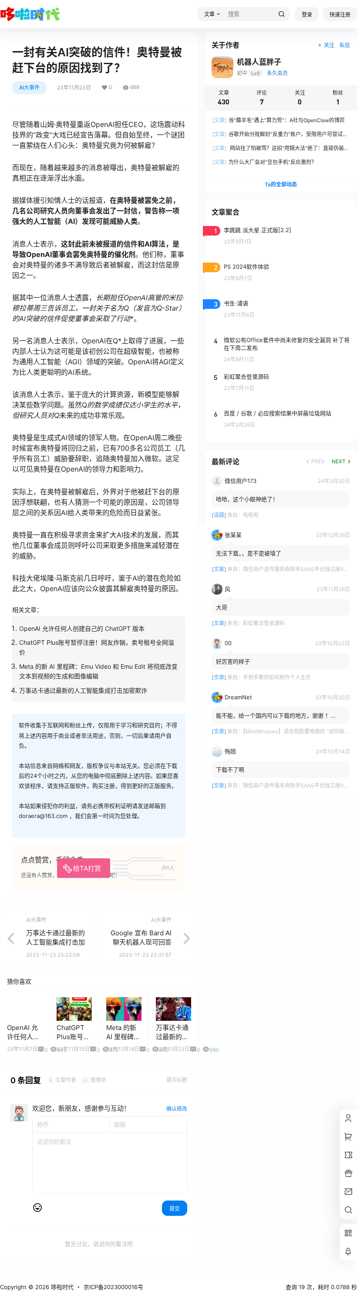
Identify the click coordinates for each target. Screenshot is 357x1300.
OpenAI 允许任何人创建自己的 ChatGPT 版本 (82, 628)
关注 (329, 45)
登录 (307, 14)
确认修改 (176, 1108)
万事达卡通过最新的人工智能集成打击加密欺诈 (83, 690)
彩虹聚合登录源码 (264, 623)
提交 (174, 1208)
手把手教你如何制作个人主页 (277, 677)
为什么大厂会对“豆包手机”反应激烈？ (264, 162)
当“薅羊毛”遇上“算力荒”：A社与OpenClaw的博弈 (278, 120)
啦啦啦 (251, 515)
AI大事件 (29, 87)
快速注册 (340, 14)
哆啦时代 (61, 1286)
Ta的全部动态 (281, 184)
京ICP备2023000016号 (113, 1286)
